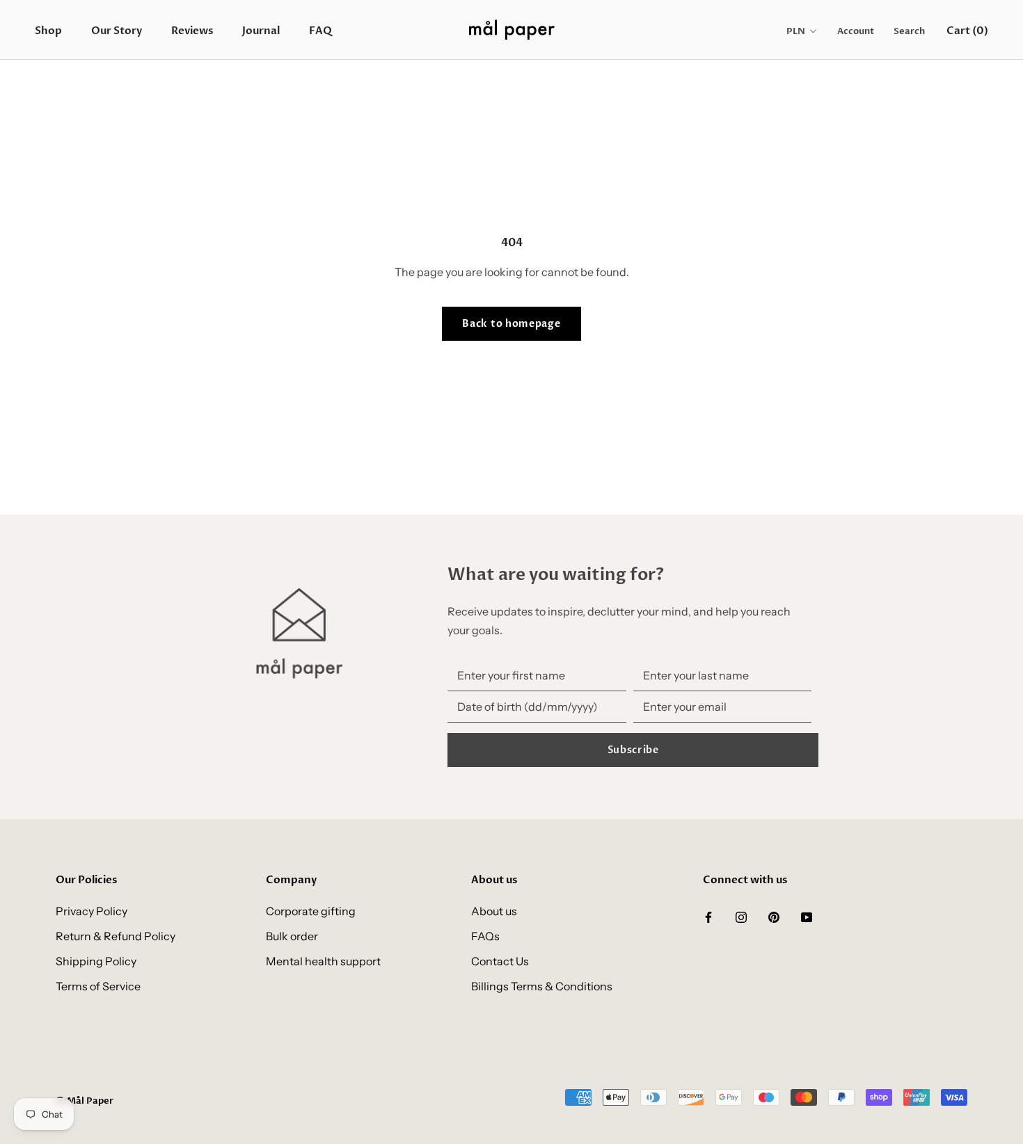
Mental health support (323, 961)
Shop (48, 31)
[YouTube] (806, 916)
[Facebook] (708, 916)
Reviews (192, 31)
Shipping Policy (96, 961)
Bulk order (292, 936)
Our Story (116, 31)
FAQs (485, 936)
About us (494, 911)
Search (909, 31)
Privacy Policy (91, 911)
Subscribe (633, 750)
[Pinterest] (773, 916)
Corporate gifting (311, 911)
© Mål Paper (84, 1101)
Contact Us (500, 961)
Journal (261, 31)
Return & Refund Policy (115, 936)
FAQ (320, 31)
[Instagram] (741, 916)
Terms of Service (98, 986)
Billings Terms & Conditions (541, 986)
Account (855, 31)
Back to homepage (511, 323)
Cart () (967, 31)
